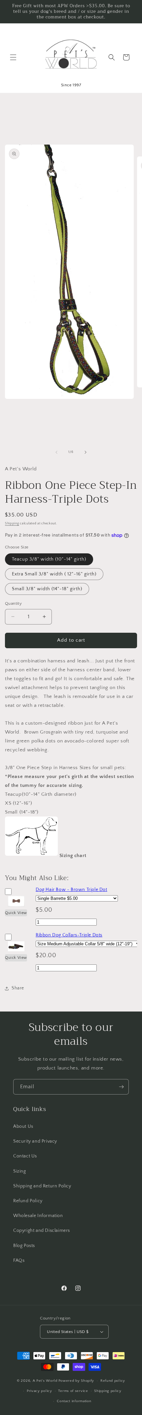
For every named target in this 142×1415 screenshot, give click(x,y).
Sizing (19, 1171)
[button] (13, 57)
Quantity (13, 603)
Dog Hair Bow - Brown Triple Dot (71, 889)
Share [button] (18, 988)
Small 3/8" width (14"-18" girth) (47, 589)
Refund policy (112, 1381)
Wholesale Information (38, 1215)
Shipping (12, 523)
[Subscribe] (121, 1087)
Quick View (16, 913)
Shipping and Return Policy (42, 1186)
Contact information (74, 1401)
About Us (23, 1126)
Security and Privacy (35, 1141)
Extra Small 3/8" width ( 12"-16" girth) (54, 574)
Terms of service (73, 1391)
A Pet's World (45, 1381)
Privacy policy (39, 1391)
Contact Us (25, 1156)
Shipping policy (108, 1391)
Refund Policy (28, 1201)
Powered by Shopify (76, 1381)
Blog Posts (24, 1245)
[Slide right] (85, 452)
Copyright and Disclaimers (41, 1230)
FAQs (18, 1260)
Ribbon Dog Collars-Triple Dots (69, 935)
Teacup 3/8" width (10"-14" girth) (49, 559)
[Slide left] (56, 452)
